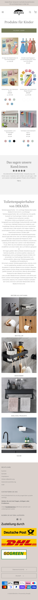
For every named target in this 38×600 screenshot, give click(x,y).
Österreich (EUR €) (18, 569)
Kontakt (4, 473)
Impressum (5, 476)
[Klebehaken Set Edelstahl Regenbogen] (28, 77)
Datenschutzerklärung (8, 482)
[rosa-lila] (28, 99)
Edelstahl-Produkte (19, 416)
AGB (2, 484)
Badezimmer (19, 376)
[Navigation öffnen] (2, 12)
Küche (19, 456)
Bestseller (19, 336)
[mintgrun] (9, 145)
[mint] (14, 99)
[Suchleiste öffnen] (30, 12)
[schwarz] (14, 141)
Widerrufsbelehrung (8, 479)
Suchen (3, 471)
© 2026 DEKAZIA (13, 593)
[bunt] (5, 99)
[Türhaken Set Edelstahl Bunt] (28, 119)
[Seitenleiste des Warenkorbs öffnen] (35, 12)
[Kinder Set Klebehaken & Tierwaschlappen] (9, 46)
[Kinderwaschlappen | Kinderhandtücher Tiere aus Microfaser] (28, 46)
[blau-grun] (32, 99)
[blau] (12, 103)
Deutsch (18, 576)
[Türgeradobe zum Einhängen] (9, 119)
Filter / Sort (19, 30)
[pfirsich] (7, 103)
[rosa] (9, 99)
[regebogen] (23, 99)
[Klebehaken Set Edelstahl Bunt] (9, 77)
